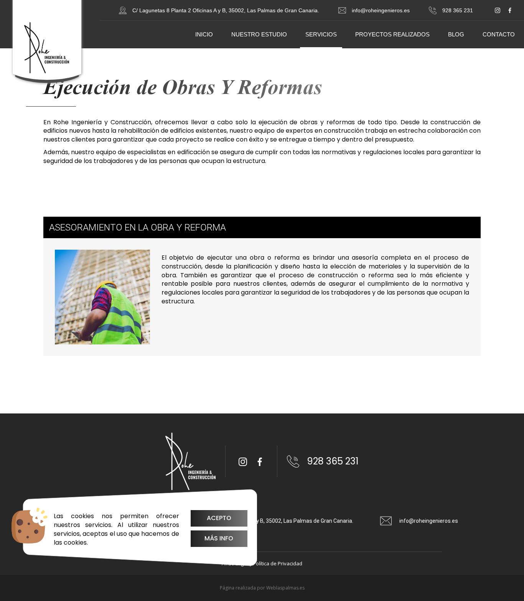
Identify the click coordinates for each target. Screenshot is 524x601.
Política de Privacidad (277, 563)
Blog (456, 34)
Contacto (499, 34)
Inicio (204, 34)
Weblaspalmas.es (285, 588)
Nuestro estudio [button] (259, 34)
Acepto (219, 518)
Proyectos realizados (392, 34)
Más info (218, 538)
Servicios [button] (321, 34)
